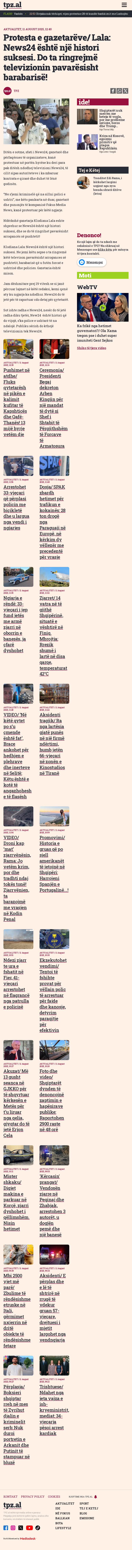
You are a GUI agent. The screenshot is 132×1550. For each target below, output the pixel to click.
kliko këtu (105, 249)
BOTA (59, 1523)
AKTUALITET (64, 1503)
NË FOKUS (62, 1513)
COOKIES (54, 1496)
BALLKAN (62, 1518)
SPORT (84, 1503)
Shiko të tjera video (91, 348)
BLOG (83, 1513)
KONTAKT (10, 1496)
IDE (57, 1508)
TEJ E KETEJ (89, 1508)
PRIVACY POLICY (33, 1496)
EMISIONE (87, 1518)
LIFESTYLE (63, 1528)
